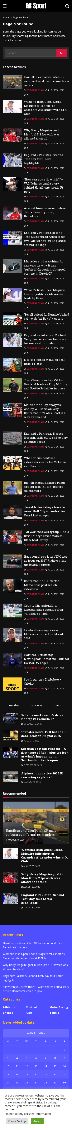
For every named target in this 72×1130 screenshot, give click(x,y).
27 (36, 1082)
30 (64, 1082)
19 (26, 1074)
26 (26, 1082)
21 (45, 1074)
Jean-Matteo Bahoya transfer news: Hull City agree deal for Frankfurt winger (44, 511)
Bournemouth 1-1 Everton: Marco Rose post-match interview (42, 585)
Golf (29, 1013)
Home (6, 17)
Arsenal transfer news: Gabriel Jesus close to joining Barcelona (45, 212)
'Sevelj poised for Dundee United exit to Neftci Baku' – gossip (46, 316)
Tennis (54, 1013)
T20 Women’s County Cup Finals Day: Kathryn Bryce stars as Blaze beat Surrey (46, 536)
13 (36, 1066)
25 (17, 1082)
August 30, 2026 (55, 90)
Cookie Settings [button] (17, 1121)
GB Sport (36, 6)
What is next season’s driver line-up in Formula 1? (43, 717)
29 (55, 1082)
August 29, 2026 (55, 471)
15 (55, 1066)
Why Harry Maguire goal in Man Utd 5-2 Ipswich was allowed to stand (43, 134)
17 (7, 1074)
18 (17, 1074)
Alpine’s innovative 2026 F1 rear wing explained (42, 775)
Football (31, 1007)
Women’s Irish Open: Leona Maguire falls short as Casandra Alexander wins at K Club (45, 108)
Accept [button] (37, 1121)
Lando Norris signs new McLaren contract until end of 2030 (45, 634)
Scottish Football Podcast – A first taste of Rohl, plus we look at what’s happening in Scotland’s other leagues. (45, 754)
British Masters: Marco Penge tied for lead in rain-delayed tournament (44, 487)
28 (45, 1082)
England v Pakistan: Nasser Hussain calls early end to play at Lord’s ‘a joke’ (46, 437)
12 (26, 1066)
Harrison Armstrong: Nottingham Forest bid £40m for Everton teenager (46, 659)
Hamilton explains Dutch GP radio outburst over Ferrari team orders (46, 81)
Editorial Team (35, 90)
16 (64, 1066)
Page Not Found (21, 17)
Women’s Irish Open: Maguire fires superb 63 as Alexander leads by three (44, 294)
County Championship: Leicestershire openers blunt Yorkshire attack (44, 610)
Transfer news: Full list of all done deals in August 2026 (43, 734)
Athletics (9, 1007)
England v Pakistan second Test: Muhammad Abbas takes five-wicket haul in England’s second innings (44, 239)
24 (7, 1082)
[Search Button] (61, 53)
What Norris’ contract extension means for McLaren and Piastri (45, 462)
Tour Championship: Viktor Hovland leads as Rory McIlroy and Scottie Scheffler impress (45, 384)
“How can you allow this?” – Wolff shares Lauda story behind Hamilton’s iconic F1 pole (43, 185)
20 (36, 1074)
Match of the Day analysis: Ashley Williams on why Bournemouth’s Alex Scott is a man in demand (44, 411)
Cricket (8, 1013)
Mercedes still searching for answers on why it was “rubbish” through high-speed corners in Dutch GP (44, 267)
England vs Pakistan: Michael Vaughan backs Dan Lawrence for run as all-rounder (45, 339)
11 (17, 1066)
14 (45, 1066)
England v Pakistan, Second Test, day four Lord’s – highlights (43, 159)
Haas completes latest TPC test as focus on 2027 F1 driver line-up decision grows (45, 560)
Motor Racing (59, 1007)
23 (64, 1074)
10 (7, 1066)
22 (55, 1074)
